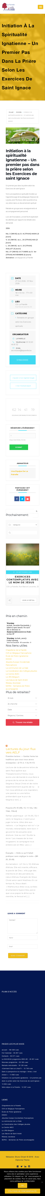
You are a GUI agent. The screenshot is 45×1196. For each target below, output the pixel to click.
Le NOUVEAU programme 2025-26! (15, 1062)
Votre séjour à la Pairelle (11, 1090)
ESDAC (9, 662)
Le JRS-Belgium (12, 680)
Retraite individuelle (9, 1068)
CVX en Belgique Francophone (18, 656)
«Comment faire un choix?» (12, 1071)
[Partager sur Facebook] (16, 498)
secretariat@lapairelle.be (21, 350)
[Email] (27, 498)
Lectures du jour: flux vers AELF (21, 753)
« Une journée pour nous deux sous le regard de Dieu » (22, 582)
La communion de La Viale (17, 671)
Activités (18, 112)
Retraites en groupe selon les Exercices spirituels (24, 322)
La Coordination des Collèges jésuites (21, 674)
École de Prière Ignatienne (17, 659)
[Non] (42, 1182)
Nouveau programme (9, 1065)
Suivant (18, 447)
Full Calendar (7, 1056)
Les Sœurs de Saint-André (17, 683)
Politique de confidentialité (22, 1191)
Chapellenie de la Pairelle (16, 653)
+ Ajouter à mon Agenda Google (23, 378)
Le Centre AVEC (12, 677)
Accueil (11, 112)
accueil (4, 1053)
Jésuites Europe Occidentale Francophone (18, 1121)
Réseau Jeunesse (13, 686)
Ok (22, 1185)
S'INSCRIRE (22, 360)
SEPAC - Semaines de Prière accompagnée (18, 1143)
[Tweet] (22, 498)
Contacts (5, 1059)
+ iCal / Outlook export (23, 386)
